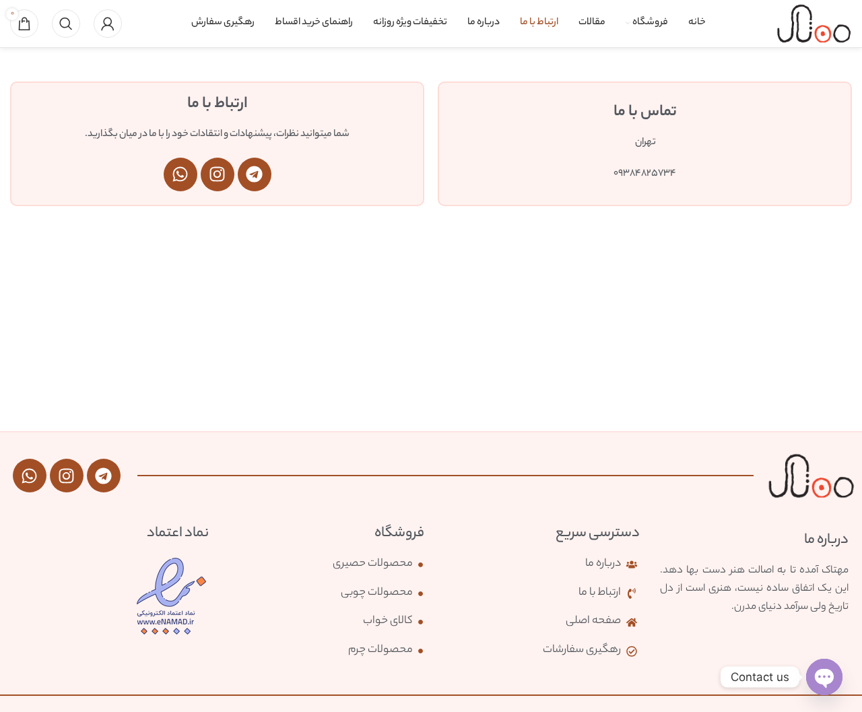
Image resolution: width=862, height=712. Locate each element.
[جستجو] (66, 23)
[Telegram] (254, 174)
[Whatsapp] (180, 174)
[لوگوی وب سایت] (814, 23)
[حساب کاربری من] (108, 23)
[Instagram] (217, 174)
